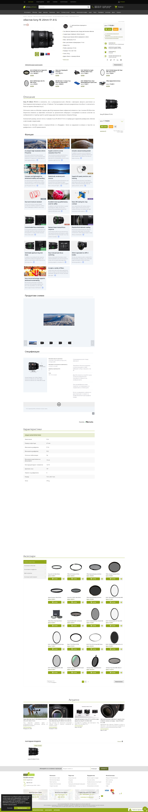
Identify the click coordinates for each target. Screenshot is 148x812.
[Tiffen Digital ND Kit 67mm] (102, 83)
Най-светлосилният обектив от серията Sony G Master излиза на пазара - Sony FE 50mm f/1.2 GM (112, 720)
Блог (48, 2)
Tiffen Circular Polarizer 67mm (113, 574)
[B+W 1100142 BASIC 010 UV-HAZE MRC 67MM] (114, 591)
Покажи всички (117, 64)
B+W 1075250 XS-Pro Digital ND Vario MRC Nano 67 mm (38, 70)
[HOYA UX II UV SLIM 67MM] (56, 567)
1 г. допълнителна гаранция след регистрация (112, 34)
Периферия (101, 12)
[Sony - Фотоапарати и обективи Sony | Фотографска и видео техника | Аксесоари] (26, 25)
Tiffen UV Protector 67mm (73, 574)
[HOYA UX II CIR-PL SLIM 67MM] (76, 591)
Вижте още (66, 59)
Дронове (45, 12)
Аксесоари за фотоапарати (30, 577)
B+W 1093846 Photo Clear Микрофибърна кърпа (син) (89, 81)
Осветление (52, 12)
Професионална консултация (94, 782)
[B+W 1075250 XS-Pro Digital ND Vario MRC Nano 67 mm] (26, 72)
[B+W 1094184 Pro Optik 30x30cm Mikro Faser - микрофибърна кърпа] (77, 72)
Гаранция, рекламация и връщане (76, 784)
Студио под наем (54, 786)
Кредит (116, 29)
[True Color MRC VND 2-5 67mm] (114, 661)
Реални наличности (92, 784)
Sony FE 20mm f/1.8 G (106, 114)
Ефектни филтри (28, 573)
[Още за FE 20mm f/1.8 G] (33, 751)
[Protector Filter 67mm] (56, 591)
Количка (120, 7)
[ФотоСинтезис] (29, 7)
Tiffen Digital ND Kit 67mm (113, 81)
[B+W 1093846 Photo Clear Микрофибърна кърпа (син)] (77, 83)
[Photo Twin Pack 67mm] (56, 614)
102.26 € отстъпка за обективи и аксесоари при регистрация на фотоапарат (114, 37)
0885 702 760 (61, 797)
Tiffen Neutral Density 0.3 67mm (94, 574)
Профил (122, 2)
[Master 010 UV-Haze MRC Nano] (56, 637)
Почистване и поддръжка (30, 569)
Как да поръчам (72, 778)
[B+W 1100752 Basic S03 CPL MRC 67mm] (26, 83)
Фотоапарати (27, 12)
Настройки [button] (9, 808)
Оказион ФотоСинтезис (55, 784)
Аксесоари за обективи (29, 565)
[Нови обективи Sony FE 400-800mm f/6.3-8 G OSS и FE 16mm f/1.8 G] (35, 711)
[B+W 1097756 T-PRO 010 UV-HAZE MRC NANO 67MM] (95, 637)
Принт (40, 2)
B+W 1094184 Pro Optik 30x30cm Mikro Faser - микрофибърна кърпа (87, 71)
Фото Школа (109, 782)
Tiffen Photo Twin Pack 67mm (55, 621)
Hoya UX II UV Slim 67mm (54, 574)
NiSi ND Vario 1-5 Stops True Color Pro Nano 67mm (63, 81)
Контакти (73, 2)
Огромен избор (91, 780)
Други (113, 12)
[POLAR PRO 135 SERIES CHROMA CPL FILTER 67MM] (76, 661)
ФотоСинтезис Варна (55, 780)
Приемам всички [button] (22, 808)
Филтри (73, 12)
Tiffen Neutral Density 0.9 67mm (94, 597)
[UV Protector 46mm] (76, 567)
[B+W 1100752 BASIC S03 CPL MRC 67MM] (56, 661)
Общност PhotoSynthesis (112, 778)
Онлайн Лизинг (72, 786)
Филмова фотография (82, 12)
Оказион (119, 12)
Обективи (34, 12)
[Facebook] (121, 794)
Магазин (30, 2)
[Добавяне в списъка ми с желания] (120, 29)
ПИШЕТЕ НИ (29, 780)
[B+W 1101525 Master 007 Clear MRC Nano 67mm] (102, 72)
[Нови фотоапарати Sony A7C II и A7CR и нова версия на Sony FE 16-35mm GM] (87, 711)
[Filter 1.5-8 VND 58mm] (95, 661)
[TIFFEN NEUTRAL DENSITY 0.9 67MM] (95, 591)
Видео (40, 12)
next (88, 682)
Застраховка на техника (93, 786)
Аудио (90, 12)
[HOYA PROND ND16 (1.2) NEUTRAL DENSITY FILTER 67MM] (76, 614)
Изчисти (119, 741)
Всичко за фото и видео (92, 778)
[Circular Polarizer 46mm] (114, 567)
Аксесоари (107, 12)
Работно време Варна (139, 810)
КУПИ (32, 75)
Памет (94, 12)
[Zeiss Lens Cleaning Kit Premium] (52, 72)
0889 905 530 (29, 782)
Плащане (70, 780)
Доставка (70, 782)
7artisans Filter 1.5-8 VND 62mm (94, 667)
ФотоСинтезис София (55, 778)
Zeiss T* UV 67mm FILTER (73, 644)
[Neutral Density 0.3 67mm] (95, 567)
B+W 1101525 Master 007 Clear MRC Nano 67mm (114, 70)
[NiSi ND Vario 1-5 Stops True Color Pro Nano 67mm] (52, 83)
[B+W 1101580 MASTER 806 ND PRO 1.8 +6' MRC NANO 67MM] (114, 637)
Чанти (58, 12)
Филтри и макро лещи (29, 562)
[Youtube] (102, 796)
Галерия (55, 2)
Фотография (63, 2)
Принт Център (53, 782)
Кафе (107, 786)
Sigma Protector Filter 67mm (54, 597)
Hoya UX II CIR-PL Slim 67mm (74, 597)
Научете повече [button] (12, 804)
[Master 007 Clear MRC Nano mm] (114, 614)
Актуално (57, 810)
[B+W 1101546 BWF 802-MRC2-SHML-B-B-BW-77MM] (95, 614)
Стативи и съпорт (65, 12)
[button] (107, 61)
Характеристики (38, 810)
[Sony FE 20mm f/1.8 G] (111, 104)
